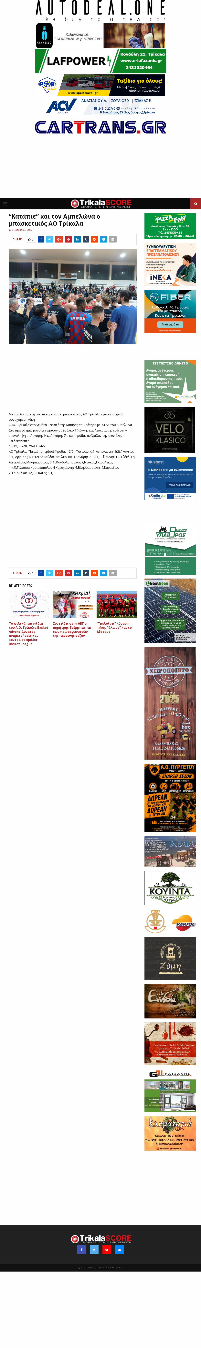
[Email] (119, 1249)
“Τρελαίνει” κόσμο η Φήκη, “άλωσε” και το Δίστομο (114, 627)
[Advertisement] (100, 169)
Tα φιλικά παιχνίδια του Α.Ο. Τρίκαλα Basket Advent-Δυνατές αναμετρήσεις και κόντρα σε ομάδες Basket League (28, 633)
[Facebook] (81, 1249)
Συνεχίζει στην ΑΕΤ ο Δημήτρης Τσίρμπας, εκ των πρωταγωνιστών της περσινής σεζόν (72, 629)
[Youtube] (106, 1249)
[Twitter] (94, 1249)
